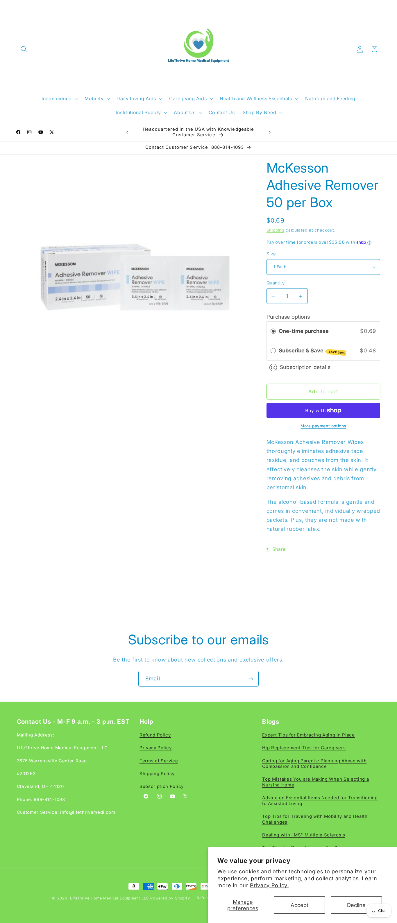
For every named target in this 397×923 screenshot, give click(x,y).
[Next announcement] (269, 132)
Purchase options (288, 316)
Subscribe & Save (312, 350)
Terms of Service (159, 761)
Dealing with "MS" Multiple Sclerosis (303, 835)
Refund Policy (155, 735)
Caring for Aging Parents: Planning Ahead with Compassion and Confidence (314, 763)
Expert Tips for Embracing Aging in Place (308, 735)
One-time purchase (304, 331)
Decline (356, 905)
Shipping (275, 230)
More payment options (323, 426)
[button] (24, 49)
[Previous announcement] (127, 132)
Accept (299, 905)
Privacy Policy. (269, 885)
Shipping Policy (157, 773)
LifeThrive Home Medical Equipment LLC (109, 898)
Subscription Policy (162, 786)
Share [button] (279, 549)
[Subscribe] (251, 679)
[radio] (273, 331)
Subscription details (305, 367)
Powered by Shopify (170, 898)
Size (271, 254)
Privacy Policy (156, 747)
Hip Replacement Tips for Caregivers (304, 747)
